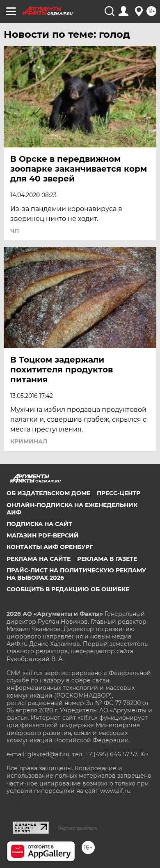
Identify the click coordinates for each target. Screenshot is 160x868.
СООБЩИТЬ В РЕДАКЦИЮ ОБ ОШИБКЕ (68, 589)
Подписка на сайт (39, 524)
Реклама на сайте (39, 559)
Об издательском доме (48, 493)
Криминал (28, 441)
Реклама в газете (107, 559)
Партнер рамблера (77, 828)
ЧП (14, 231)
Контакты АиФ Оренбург (50, 547)
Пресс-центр (118, 493)
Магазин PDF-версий (43, 535)
